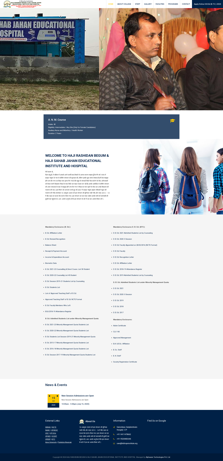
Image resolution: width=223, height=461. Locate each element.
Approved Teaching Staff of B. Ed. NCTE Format (63, 299)
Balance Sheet (50, 245)
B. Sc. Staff (117, 350)
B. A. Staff (117, 356)
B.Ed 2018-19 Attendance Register (58, 311)
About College (124, 4)
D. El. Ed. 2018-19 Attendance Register (127, 269)
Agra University (51, 442)
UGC (47, 433)
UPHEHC (54, 430)
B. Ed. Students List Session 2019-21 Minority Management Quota (70, 337)
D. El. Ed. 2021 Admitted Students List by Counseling (133, 233)
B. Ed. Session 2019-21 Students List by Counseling (64, 281)
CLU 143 (116, 332)
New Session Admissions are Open (78, 395)
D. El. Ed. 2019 (118, 300)
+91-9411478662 (124, 434)
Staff (137, 4)
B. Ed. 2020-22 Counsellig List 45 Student (60, 275)
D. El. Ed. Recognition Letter (123, 257)
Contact (186, 4)
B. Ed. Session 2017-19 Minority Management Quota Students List (70, 355)
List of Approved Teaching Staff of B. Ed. (61, 293)
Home (110, 4)
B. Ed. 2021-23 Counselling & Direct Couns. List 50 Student (67, 269)
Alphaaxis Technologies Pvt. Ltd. (158, 457)
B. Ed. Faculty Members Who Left (58, 305)
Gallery (148, 4)
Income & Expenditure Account (57, 257)
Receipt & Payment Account (56, 251)
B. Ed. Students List (52, 287)
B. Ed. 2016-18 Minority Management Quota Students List (67, 349)
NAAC (47, 430)
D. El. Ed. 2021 (118, 288)
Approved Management (122, 338)
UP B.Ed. (53, 433)
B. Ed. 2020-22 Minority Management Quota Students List (67, 331)
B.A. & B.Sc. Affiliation (121, 344)
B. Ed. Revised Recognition (55, 239)
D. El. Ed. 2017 (118, 312)
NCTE (54, 427)
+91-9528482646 (124, 439)
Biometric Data (51, 263)
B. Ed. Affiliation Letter (53, 233)
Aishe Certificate (119, 326)
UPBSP (48, 439)
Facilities (160, 4)
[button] (3, 59)
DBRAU (48, 427)
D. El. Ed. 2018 (118, 306)
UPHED (48, 436)
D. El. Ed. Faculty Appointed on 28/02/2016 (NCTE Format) (135, 245)
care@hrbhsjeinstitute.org (127, 443)
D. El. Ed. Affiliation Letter (122, 263)
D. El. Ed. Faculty (119, 251)
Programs (173, 4)
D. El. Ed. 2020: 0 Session (122, 239)
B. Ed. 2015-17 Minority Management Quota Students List (67, 343)
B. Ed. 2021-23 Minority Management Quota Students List (67, 325)
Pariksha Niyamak (65, 442)
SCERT (54, 436)
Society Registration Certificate (125, 362)
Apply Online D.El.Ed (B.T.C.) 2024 (207, 4)
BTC (53, 439)
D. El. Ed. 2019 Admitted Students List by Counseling (133, 275)
